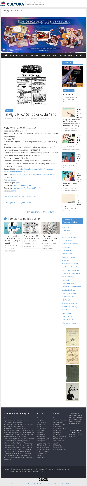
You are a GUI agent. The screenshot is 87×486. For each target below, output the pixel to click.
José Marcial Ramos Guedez (71, 273)
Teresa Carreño (67, 316)
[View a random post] (80, 55)
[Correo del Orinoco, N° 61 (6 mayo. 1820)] (50, 223)
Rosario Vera (67, 99)
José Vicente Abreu (68, 283)
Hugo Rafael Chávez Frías (70, 264)
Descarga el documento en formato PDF (20, 196)
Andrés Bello (66, 231)
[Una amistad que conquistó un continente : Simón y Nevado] (68, 172)
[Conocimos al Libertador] (68, 153)
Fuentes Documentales (62, 55)
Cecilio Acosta (66, 247)
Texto (71, 91)
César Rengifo (66, 250)
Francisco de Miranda (69, 257)
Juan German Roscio (69, 293)
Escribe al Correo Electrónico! (76, 431)
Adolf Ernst (65, 227)
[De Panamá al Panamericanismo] (68, 195)
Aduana (34, 118)
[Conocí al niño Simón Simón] (68, 135)
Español (13, 191)
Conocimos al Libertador (12, 15)
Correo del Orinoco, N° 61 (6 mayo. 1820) (50, 238)
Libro (65, 91)
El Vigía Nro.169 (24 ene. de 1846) (31, 237)
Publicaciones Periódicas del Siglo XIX (27, 188)
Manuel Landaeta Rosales (70, 303)
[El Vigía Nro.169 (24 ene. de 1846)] (32, 223)
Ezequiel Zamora (67, 254)
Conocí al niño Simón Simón (78, 139)
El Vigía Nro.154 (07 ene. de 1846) (43, 212)
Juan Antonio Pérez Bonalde (71, 287)
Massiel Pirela (25, 118)
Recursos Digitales (17, 55)
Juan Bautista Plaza (68, 290)
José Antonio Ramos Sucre (71, 267)
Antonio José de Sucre (69, 237)
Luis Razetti (66, 300)
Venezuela (12, 180)
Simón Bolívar (66, 313)
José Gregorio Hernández (70, 270)
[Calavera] (72, 67)
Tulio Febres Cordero (69, 323)
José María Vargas (68, 277)
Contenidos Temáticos (38, 55)
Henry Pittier (66, 260)
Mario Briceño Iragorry (69, 306)
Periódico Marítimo (44, 118)
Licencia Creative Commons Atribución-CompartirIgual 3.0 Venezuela (51, 484)
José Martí (65, 280)
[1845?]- (19, 182)
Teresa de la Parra (68, 320)
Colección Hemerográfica (22, 185)
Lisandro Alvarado (68, 297)
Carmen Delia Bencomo (70, 244)
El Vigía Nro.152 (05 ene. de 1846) (20, 202)
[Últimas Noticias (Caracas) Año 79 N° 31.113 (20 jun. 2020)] (13, 223)
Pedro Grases (66, 310)
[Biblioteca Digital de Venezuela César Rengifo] (43, 18)
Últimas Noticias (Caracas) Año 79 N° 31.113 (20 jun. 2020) (13, 239)
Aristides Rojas (67, 240)
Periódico (9, 111)
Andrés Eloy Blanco (68, 234)
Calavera (68, 94)
